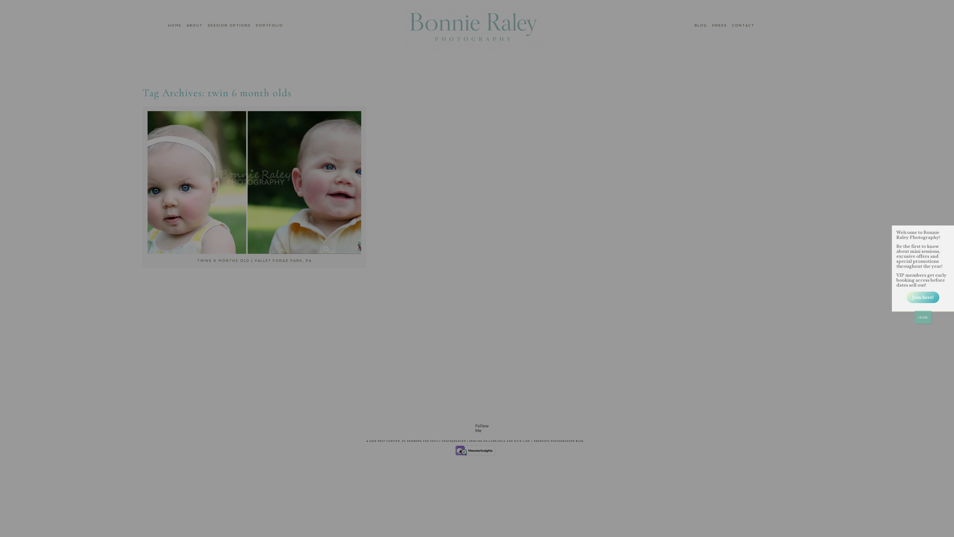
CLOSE (923, 317)
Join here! (923, 297)
